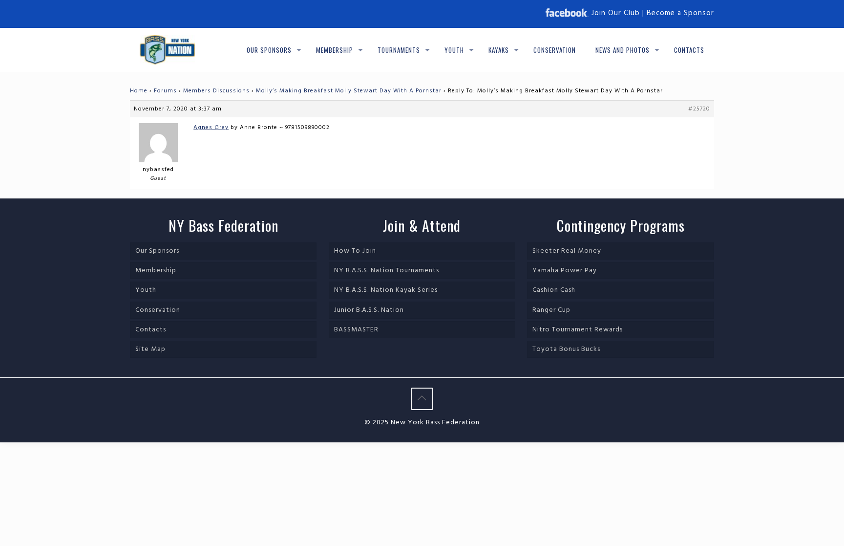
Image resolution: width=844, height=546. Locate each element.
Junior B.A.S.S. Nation (369, 310)
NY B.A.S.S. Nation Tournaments (386, 270)
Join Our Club (615, 13)
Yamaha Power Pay (564, 270)
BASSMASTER (356, 329)
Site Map (150, 349)
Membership (155, 270)
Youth (145, 290)
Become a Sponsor (680, 13)
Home (139, 91)
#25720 (699, 109)
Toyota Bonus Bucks (566, 349)
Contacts (150, 329)
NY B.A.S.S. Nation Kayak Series (386, 290)
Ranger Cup (551, 310)
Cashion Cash (553, 290)
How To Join (355, 251)
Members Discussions (216, 91)
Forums (165, 91)
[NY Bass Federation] (167, 50)
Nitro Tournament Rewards (577, 329)
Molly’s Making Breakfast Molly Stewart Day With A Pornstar (349, 91)
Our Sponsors (157, 251)
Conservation (157, 310)
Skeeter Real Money (566, 251)
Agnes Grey (211, 127)
